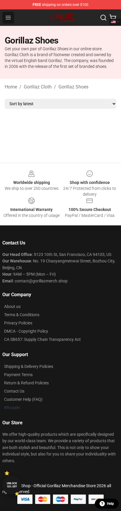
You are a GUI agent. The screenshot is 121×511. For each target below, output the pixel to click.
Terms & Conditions (21, 314)
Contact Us (14, 391)
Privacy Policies (18, 323)
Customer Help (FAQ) (23, 399)
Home (11, 87)
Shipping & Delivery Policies (28, 366)
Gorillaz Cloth (38, 87)
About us (12, 306)
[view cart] (112, 17)
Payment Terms (18, 374)
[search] (103, 17)
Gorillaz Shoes (73, 87)
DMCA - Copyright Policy (26, 331)
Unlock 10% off (12, 485)
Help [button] (110, 504)
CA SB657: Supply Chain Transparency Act (42, 339)
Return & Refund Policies (26, 383)
